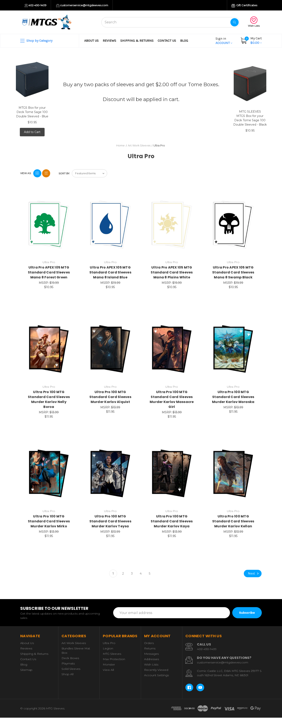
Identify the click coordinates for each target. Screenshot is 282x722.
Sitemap (26, 670)
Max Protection (114, 659)
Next (252, 573)
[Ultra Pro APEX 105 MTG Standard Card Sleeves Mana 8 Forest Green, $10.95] (49, 224)
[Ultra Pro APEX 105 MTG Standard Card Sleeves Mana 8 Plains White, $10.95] (172, 224)
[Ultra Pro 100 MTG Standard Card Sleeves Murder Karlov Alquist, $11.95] (110, 349)
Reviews (109, 40)
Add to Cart (32, 132)
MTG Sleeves (112, 654)
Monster (109, 664)
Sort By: (64, 173)
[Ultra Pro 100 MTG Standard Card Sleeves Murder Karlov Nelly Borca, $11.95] (49, 349)
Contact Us (167, 40)
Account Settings (156, 675)
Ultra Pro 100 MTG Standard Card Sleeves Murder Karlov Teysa (110, 521)
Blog (184, 40)
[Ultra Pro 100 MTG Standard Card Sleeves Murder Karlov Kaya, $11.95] (172, 473)
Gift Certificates (246, 5)
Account (223, 41)
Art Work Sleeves (74, 643)
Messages (151, 654)
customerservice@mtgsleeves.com (83, 5)
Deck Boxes (70, 658)
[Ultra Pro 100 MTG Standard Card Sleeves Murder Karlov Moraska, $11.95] (233, 349)
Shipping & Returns (137, 40)
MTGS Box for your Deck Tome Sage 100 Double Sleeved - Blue (32, 112)
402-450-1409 (37, 5)
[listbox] (89, 173)
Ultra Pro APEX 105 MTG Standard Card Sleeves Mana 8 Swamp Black (233, 272)
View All (108, 670)
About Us (91, 40)
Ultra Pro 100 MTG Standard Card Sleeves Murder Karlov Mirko (49, 521)
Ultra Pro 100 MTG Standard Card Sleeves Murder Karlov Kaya (172, 521)
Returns (149, 648)
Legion (108, 648)
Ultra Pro (109, 643)
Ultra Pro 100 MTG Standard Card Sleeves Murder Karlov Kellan (233, 521)
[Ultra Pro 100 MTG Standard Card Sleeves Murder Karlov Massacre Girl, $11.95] (172, 349)
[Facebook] (189, 687)
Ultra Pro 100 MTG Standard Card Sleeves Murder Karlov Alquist (110, 397)
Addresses (151, 659)
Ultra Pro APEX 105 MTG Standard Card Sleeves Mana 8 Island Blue (110, 272)
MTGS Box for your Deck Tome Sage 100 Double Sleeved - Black (250, 120)
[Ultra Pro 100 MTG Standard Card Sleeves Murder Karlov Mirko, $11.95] (49, 473)
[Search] (234, 22)
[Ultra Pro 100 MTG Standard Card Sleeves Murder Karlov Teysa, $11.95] (110, 473)
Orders (149, 643)
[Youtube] (200, 687)
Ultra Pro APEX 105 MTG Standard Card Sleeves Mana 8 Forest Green (49, 272)
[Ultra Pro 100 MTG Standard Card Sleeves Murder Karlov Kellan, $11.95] (233, 473)
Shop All (67, 674)
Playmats (68, 663)
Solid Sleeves (71, 669)
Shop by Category (39, 40)
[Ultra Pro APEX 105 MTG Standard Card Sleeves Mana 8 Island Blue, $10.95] (110, 224)
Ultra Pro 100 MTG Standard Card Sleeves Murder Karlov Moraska (233, 397)
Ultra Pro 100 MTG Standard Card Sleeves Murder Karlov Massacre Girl (172, 399)
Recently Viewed (156, 670)
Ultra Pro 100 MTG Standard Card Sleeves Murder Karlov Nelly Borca (49, 399)
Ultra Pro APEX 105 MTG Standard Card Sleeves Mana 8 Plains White (172, 272)
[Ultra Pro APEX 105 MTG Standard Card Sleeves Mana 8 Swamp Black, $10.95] (233, 224)
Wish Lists (254, 25)
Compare (69, 195)
